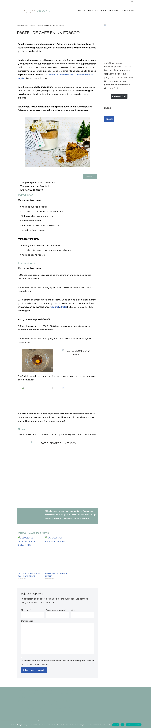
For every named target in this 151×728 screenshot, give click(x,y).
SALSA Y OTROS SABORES (59, 711)
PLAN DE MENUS (109, 10)
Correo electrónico (56, 610)
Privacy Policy (24, 711)
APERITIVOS (23, 689)
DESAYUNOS (64, 693)
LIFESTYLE (46, 697)
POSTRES (68, 707)
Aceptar (116, 725)
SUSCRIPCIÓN (24, 715)
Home (19, 25)
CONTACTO (23, 693)
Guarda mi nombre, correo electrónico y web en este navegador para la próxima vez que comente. (57, 663)
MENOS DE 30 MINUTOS (30, 700)
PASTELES (40, 25)
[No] (148, 725)
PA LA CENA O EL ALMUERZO (32, 704)
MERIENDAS (51, 700)
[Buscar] (132, 1)
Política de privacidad (134, 725)
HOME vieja (33, 697)
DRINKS (21, 697)
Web (73, 610)
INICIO (81, 10)
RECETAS (92, 10)
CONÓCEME (127, 10)
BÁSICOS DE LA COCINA (45, 689)
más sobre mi (119, 96)
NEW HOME (65, 700)
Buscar (107, 108)
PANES (53, 704)
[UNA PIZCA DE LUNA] (35, 10)
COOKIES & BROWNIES (43, 693)
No (122, 725)
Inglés (64, 307)
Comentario (28, 621)
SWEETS (32, 25)
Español (55, 307)
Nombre (26, 610)
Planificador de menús (49, 707)
